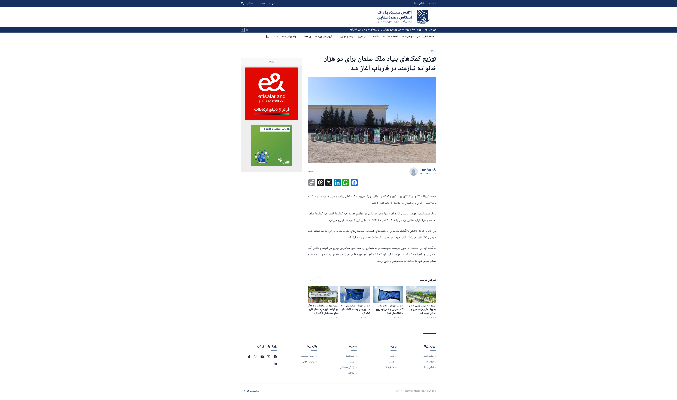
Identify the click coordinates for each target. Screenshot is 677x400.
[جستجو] (242, 3)
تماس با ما (419, 3)
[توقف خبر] (243, 30)
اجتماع (433, 50)
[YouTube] (262, 357)
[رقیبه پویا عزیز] (414, 172)
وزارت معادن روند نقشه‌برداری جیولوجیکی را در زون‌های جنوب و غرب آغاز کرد (385, 29)
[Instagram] (256, 357)
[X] (269, 357)
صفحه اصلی (428, 36)
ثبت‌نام (250, 3)
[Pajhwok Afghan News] (403, 17)
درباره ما (432, 3)
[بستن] (247, 30)
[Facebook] (275, 357)
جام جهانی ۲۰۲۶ (289, 36)
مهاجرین (361, 36)
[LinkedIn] (275, 363)
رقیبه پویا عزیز (429, 169)
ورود (262, 3)
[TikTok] (249, 357)
